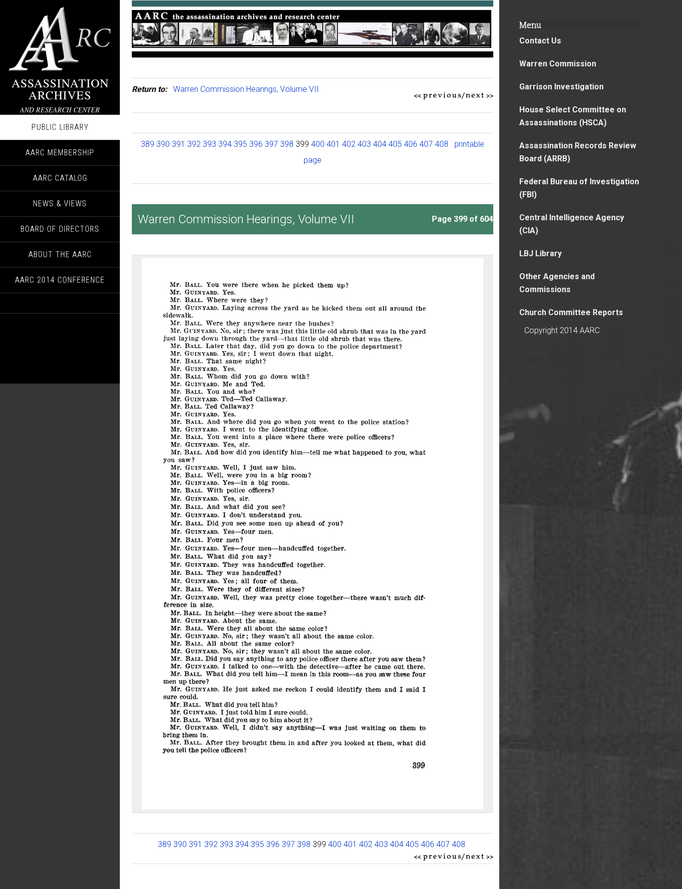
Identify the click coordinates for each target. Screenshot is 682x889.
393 (209, 144)
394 (225, 144)
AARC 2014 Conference (60, 280)
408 (441, 144)
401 (333, 144)
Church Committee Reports (571, 312)
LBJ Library (540, 253)
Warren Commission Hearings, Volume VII (246, 89)
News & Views (60, 203)
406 (410, 144)
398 (287, 144)
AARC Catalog (60, 178)
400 (318, 144)
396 (256, 144)
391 (178, 144)
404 (379, 144)
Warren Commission (557, 63)
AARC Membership (59, 152)
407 (426, 144)
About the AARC (60, 254)
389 (147, 144)
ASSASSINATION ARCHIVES (60, 89)
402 (348, 144)
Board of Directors (59, 229)
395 (240, 144)
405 (395, 144)
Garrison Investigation (561, 86)
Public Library (60, 127)
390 (163, 144)
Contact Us (540, 40)
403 (364, 144)
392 (194, 144)
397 (271, 144)
